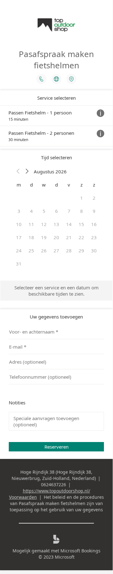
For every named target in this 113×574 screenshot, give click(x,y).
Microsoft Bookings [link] (80, 551)
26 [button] (44, 250)
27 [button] (56, 250)
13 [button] (56, 224)
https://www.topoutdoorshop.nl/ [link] (56, 491)
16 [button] (94, 224)
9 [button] (94, 211)
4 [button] (31, 211)
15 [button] (81, 224)
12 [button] (44, 224)
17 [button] (19, 237)
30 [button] (94, 250)
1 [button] (81, 198)
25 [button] (31, 250)
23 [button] (94, 237)
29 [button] (81, 250)
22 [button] (81, 237)
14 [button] (69, 224)
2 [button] (94, 198)
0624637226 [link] (53, 484)
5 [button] (44, 211)
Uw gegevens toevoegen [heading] (56, 316)
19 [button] (44, 237)
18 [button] (31, 237)
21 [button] (69, 237)
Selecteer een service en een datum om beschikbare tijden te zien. (56, 290)
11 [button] (31, 224)
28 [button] (69, 250)
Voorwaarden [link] (23, 497)
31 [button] (19, 264)
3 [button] (19, 211)
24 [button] (19, 250)
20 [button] (56, 237)
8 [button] (81, 211)
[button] (18, 171)
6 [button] (56, 211)
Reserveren (56, 447)
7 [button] (69, 211)
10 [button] (19, 224)
